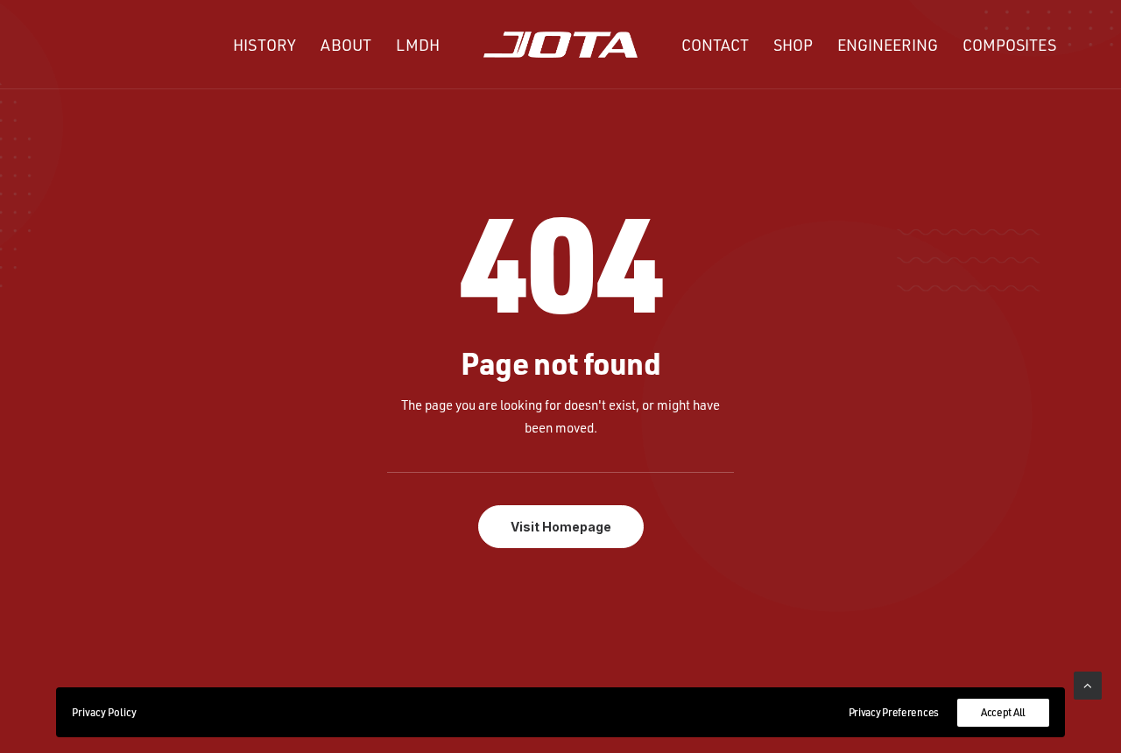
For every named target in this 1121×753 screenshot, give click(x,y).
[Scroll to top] (1088, 684)
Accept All (1003, 712)
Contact (715, 44)
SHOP (793, 44)
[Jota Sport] (560, 45)
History (264, 44)
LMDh (418, 44)
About (346, 44)
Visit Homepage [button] (561, 526)
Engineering (887, 44)
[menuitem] (264, 44)
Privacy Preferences (894, 712)
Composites (1009, 44)
